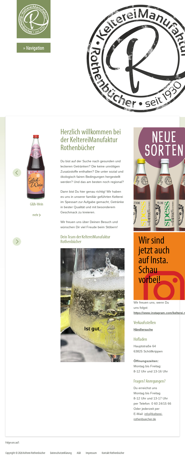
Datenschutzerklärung (61, 453)
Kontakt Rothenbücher (113, 453)
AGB (79, 453)
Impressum (91, 453)
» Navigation (33, 47)
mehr (35, 214)
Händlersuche (143, 329)
